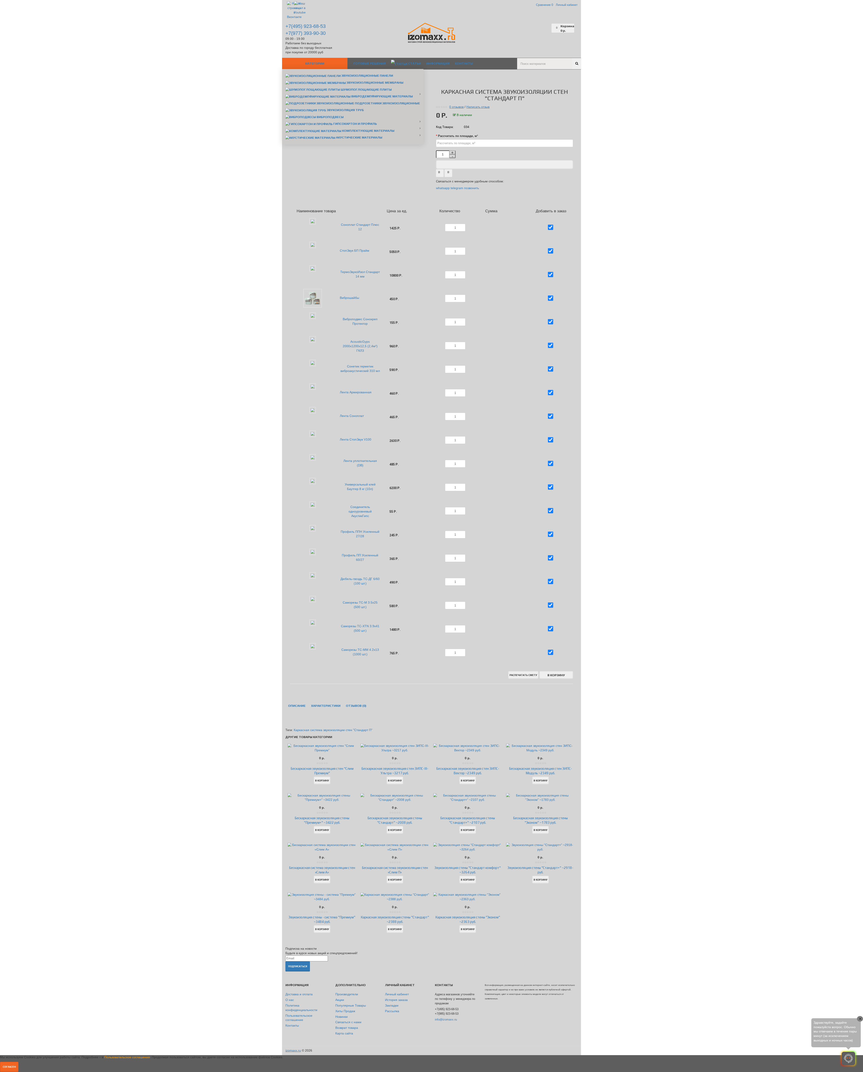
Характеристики (325, 705)
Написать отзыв (477, 107)
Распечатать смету (523, 675)
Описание (297, 705)
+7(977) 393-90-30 (305, 33)
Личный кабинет (397, 994)
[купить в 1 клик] (504, 164)
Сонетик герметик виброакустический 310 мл (360, 369)
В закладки (440, 173)
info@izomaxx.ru (446, 1019)
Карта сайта (344, 1033)
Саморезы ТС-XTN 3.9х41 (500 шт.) (360, 628)
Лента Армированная (355, 392)
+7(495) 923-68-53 (305, 26)
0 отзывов (456, 107)
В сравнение (448, 173)
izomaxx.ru (293, 1050)
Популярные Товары (350, 1005)
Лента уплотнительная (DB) (360, 463)
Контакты (292, 1025)
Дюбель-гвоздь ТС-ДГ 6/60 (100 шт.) (360, 581)
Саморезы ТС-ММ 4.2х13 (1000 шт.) (360, 652)
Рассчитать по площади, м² (458, 136)
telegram (457, 188)
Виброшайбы (349, 298)
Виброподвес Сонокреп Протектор (360, 321)
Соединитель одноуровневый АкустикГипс (360, 511)
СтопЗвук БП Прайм (354, 250)
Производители (346, 994)
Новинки (341, 1016)
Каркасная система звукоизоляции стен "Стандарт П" (333, 730)
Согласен (9, 1066)
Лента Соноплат (352, 416)
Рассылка (392, 1011)
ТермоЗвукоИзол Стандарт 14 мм (360, 274)
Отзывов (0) (356, 705)
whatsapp (443, 188)
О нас (289, 1000)
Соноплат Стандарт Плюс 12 (360, 227)
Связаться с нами (348, 1022)
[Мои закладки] (548, 28)
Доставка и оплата (299, 994)
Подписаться (297, 966)
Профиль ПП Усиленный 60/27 (360, 557)
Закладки (391, 1005)
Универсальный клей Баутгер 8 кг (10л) (360, 487)
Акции (339, 1000)
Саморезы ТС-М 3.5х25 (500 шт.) (360, 605)
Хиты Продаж (345, 1011)
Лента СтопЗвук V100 (355, 439)
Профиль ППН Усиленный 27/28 (360, 534)
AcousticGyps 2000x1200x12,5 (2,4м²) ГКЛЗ (360, 346)
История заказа (396, 1000)
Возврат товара (346, 1027)
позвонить (471, 188)
